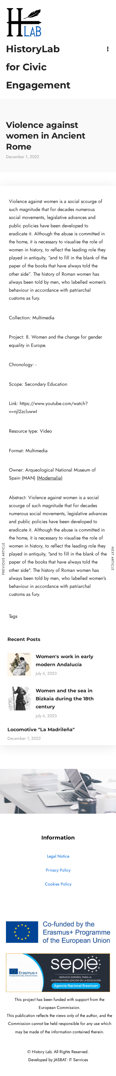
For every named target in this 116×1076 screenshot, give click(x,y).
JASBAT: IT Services (71, 1060)
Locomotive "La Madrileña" (41, 729)
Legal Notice (58, 856)
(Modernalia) (49, 478)
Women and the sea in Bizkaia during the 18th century (65, 699)
